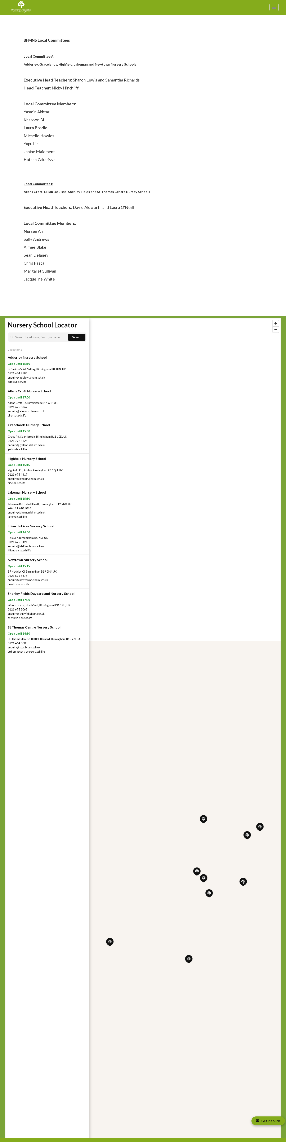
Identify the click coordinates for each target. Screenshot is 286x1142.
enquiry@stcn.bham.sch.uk (24, 647)
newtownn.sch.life (18, 584)
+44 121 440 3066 (19, 508)
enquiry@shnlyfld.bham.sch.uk (26, 613)
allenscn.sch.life (17, 415)
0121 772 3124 (17, 440)
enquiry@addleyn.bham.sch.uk (26, 377)
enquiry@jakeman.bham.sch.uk (26, 512)
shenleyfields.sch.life (20, 617)
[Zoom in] (276, 323)
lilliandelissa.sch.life (19, 550)
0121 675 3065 (17, 609)
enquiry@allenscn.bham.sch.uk (26, 411)
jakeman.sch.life (17, 516)
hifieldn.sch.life (16, 483)
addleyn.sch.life (17, 381)
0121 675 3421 (17, 542)
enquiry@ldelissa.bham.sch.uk (26, 546)
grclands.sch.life (17, 449)
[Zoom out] (276, 329)
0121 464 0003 (17, 643)
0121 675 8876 (17, 575)
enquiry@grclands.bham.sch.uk (26, 445)
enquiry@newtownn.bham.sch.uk (28, 580)
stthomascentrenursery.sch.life (26, 651)
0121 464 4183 (17, 373)
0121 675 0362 (17, 407)
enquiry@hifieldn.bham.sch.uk (26, 478)
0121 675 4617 (17, 474)
